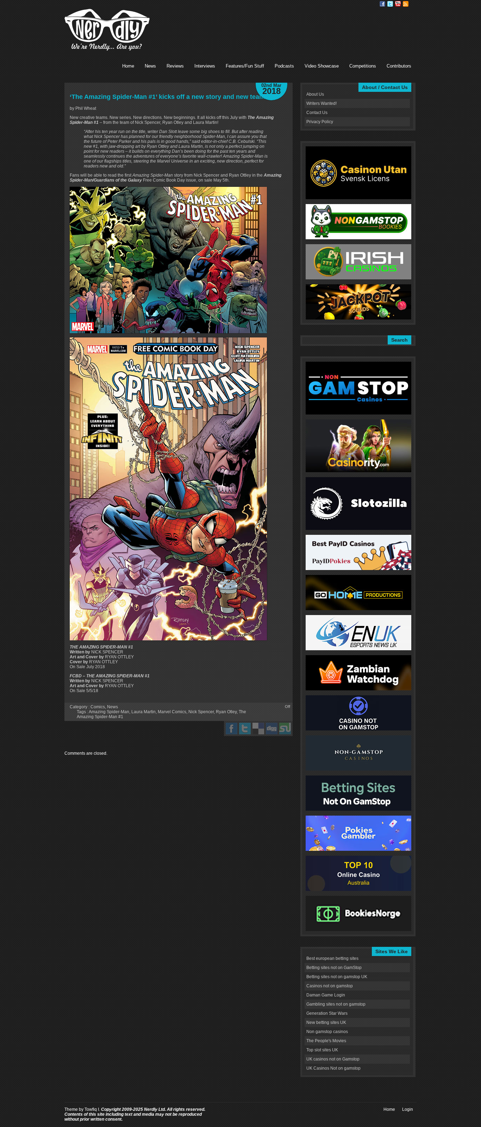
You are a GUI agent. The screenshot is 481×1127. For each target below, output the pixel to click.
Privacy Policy (319, 121)
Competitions (362, 66)
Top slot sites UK (322, 1049)
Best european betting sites (332, 958)
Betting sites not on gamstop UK (336, 976)
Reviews (175, 66)
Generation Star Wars (327, 1013)
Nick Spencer (201, 711)
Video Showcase (322, 66)
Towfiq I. (92, 1109)
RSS (405, 4)
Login (407, 1109)
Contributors (399, 66)
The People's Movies (326, 1040)
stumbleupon (285, 728)
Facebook (382, 4)
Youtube (398, 4)
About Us (315, 94)
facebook (231, 728)
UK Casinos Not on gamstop (333, 1068)
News (150, 66)
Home (128, 66)
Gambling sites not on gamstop (336, 1004)
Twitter (390, 4)
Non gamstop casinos (327, 1031)
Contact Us (316, 112)
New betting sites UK (326, 1022)
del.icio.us (258, 728)
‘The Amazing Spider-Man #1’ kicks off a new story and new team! (168, 96)
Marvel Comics (172, 711)
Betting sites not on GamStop (334, 967)
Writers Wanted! (321, 103)
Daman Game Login (325, 995)
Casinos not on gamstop (329, 985)
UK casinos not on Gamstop (333, 1059)
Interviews (204, 66)
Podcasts (284, 66)
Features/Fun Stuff (245, 66)
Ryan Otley (226, 711)
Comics (97, 706)
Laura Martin (143, 711)
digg (271, 728)
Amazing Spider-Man (109, 711)
